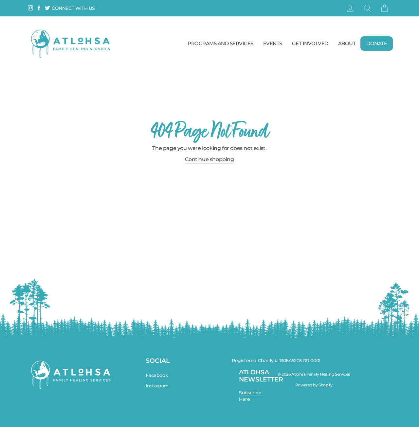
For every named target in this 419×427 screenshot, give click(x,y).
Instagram (157, 385)
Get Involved (310, 43)
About (347, 43)
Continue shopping (209, 159)
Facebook (157, 375)
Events (272, 43)
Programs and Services (220, 43)
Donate (376, 43)
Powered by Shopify (314, 384)
